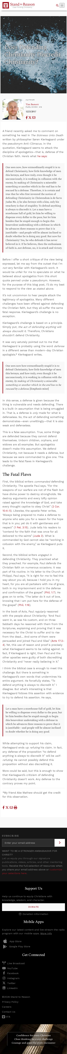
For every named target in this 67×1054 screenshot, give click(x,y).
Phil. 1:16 (24, 605)
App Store (16, 941)
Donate (33, 907)
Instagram (13, 978)
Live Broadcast (16, 963)
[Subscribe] (60, 843)
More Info (46, 933)
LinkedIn (12, 988)
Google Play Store (19, 946)
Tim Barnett (32, 104)
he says (42, 156)
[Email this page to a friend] (33, 117)
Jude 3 (38, 535)
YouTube (12, 968)
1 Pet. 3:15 (21, 527)
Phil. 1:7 (50, 592)
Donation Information (35, 914)
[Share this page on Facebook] (27, 117)
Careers (6, 1006)
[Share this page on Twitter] (30, 117)
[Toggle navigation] (62, 5)
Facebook (13, 973)
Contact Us (8, 1011)
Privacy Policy (10, 1001)
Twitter (11, 983)
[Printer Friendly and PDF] (15, 807)
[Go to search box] (57, 5)
